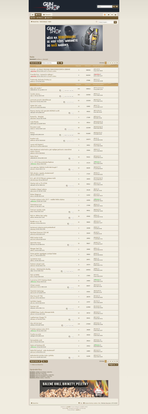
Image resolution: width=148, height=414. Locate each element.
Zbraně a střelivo (52, 71)
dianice (33, 153)
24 (68, 96)
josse (33, 95)
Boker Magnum (35, 194)
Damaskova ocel (36, 205)
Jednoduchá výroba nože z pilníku (42, 355)
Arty (67, 408)
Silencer (33, 81)
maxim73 (97, 99)
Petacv (96, 93)
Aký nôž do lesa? (36, 323)
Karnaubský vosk (36, 340)
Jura (33, 276)
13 (78, 80)
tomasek (34, 352)
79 (78, 139)
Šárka (33, 217)
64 (72, 135)
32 (78, 222)
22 (65, 96)
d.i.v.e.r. (33, 255)
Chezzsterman (98, 87)
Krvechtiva (97, 110)
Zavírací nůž (34, 306)
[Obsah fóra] (46, 6)
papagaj (33, 229)
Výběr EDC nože (35, 106)
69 (78, 127)
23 (67, 96)
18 (78, 216)
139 (79, 324)
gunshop (34, 71)
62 (68, 135)
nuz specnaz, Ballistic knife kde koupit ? (43, 167)
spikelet (97, 237)
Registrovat (49, 17)
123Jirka (34, 239)
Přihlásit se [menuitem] (112, 15)
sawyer (33, 169)
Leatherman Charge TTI (38, 317)
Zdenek (33, 265)
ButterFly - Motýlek (37, 117)
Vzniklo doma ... (35, 94)
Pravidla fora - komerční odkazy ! (41, 74)
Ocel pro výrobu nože (37, 210)
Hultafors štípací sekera (38, 189)
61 (67, 135)
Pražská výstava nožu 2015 (39, 329)
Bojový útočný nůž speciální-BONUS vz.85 (45, 111)
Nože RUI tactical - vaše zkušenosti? (42, 350)
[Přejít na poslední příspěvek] (99, 69)
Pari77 (96, 105)
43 (72, 90)
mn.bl (33, 341)
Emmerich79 (35, 146)
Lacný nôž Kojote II (36, 144)
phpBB (68, 406)
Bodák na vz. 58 (35, 221)
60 (65, 135)
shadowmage (98, 126)
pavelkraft (34, 101)
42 (70, 90)
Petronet (97, 116)
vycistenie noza (35, 259)
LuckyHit (34, 107)
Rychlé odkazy (33, 15)
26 (72, 96)
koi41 (96, 138)
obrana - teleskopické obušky (40, 269)
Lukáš (96, 232)
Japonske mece (35, 243)
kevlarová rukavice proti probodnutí (42, 227)
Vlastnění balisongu (37, 291)
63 (70, 135)
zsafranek (97, 306)
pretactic (97, 312)
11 (78, 122)
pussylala (34, 191)
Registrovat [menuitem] (116, 15)
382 (79, 94)
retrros (96, 79)
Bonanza (97, 183)
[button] (117, 63)
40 (67, 90)
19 (78, 157)
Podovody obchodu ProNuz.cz (40, 80)
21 (78, 111)
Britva (32, 133)
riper (33, 211)
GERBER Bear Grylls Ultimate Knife (42, 312)
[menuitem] (108, 14)
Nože (32, 57)
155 (79, 270)
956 (79, 133)
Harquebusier (98, 121)
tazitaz (96, 172)
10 (78, 106)
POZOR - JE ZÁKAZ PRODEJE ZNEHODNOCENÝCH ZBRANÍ (50, 69)
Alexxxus (34, 163)
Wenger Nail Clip (36, 249)
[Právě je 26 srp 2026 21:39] (96, 22)
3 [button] (110, 63)
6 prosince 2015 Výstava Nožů (40, 280)
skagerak (97, 144)
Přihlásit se (40, 17)
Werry (33, 250)
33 (78, 243)
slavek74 (97, 355)
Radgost (34, 223)
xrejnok (96, 328)
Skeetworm (34, 286)
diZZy (33, 260)
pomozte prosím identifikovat (40, 100)
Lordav (33, 303)
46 (78, 184)
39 (65, 90)
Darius (96, 204)
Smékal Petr (98, 132)
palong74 (97, 167)
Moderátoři (45, 59)
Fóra (39, 14)
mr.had (96, 317)
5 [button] (114, 63)
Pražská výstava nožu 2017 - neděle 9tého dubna (47, 199)
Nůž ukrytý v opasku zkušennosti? (42, 173)
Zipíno (96, 227)
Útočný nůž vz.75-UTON (38, 183)
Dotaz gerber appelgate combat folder (43, 254)
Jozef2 (96, 194)
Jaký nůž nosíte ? (36, 88)
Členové (47, 14)
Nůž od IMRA (34, 275)
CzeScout (34, 357)
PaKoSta (34, 234)
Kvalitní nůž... (35, 139)
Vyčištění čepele (35, 301)
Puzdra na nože (35, 334)
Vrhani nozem (35, 285)
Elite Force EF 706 (36, 296)
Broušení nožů (35, 127)
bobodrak (97, 284)
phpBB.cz (78, 409)
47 (78, 307)
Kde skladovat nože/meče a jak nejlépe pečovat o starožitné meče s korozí (50, 150)
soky (33, 196)
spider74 (97, 242)
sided (96, 253)
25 (70, 96)
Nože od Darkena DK (37, 345)
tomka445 (34, 292)
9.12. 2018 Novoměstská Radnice (42, 162)
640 (79, 89)
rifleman (33, 140)
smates (33, 297)
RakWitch (34, 118)
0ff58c (96, 268)
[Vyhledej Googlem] (115, 22)
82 (78, 100)
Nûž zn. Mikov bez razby (38, 216)
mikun (33, 206)
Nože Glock (34, 156)
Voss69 (96, 69)
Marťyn (96, 334)
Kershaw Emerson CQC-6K (39, 232)
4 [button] (112, 63)
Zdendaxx (97, 323)
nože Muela (34, 122)
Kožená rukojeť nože (37, 264)
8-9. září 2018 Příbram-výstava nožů (43, 178)
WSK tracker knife (36, 238)
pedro (96, 189)
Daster (33, 314)
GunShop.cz (39, 59)
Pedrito (33, 174)
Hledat (33, 17)
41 (68, 90)
